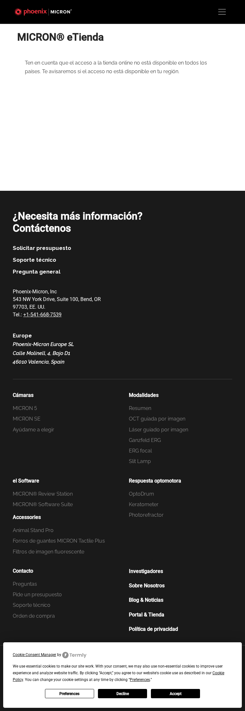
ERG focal (140, 451)
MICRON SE (27, 419)
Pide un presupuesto (37, 594)
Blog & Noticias (146, 600)
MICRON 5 (25, 408)
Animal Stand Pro (33, 530)
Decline (122, 694)
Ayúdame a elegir (33, 430)
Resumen (140, 408)
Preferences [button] (140, 679)
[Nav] (222, 12)
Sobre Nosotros (147, 586)
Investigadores (146, 571)
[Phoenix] (46, 12)
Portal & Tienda (146, 615)
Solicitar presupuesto (42, 248)
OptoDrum (141, 494)
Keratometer (144, 504)
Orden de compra (34, 616)
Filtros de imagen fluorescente (48, 552)
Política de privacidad (153, 629)
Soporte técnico (34, 260)
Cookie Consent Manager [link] (34, 655)
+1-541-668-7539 (42, 315)
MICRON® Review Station (43, 494)
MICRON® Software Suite (43, 504)
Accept (176, 694)
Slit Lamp (140, 461)
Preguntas (25, 584)
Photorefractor (146, 515)
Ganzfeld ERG (145, 440)
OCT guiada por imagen (157, 419)
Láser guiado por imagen (158, 430)
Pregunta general (36, 271)
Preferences (69, 694)
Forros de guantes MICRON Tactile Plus (59, 541)
